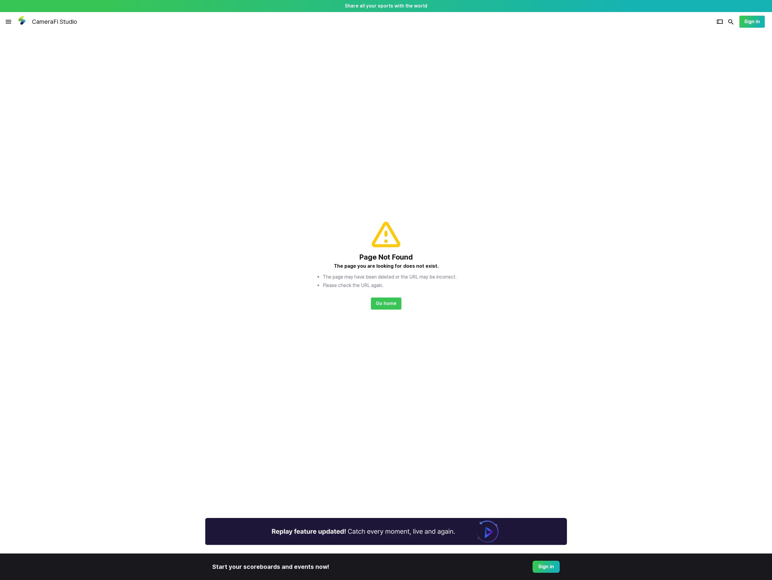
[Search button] (731, 22)
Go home (386, 303)
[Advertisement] (606, 121)
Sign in (752, 21)
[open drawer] (8, 21)
